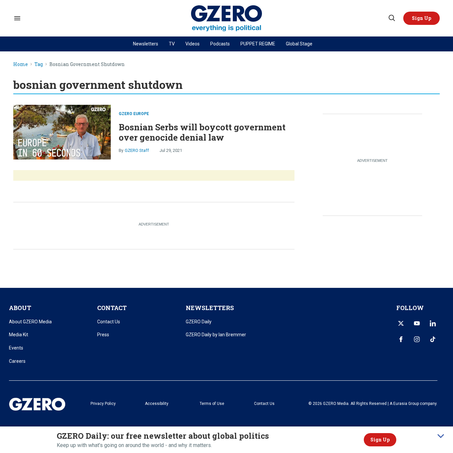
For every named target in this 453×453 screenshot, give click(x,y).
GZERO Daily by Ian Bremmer (216, 334)
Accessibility (156, 403)
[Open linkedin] (432, 323)
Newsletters (145, 43)
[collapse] (440, 436)
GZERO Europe (134, 113)
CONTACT (112, 308)
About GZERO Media (30, 321)
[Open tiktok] (432, 339)
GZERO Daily (199, 321)
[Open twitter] (401, 323)
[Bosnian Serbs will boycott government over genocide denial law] (62, 131)
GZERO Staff (137, 150)
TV (172, 43)
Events (16, 348)
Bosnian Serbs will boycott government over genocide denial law (202, 132)
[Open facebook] (401, 339)
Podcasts (220, 43)
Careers (17, 361)
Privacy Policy (103, 403)
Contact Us (108, 321)
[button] (421, 18)
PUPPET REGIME (257, 43)
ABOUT (20, 308)
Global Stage (299, 43)
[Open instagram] (416, 339)
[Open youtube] (416, 323)
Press (103, 334)
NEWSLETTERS (210, 308)
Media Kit (18, 334)
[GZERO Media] (226, 18)
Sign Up (380, 439)
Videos (192, 43)
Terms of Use (212, 403)
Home (20, 64)
